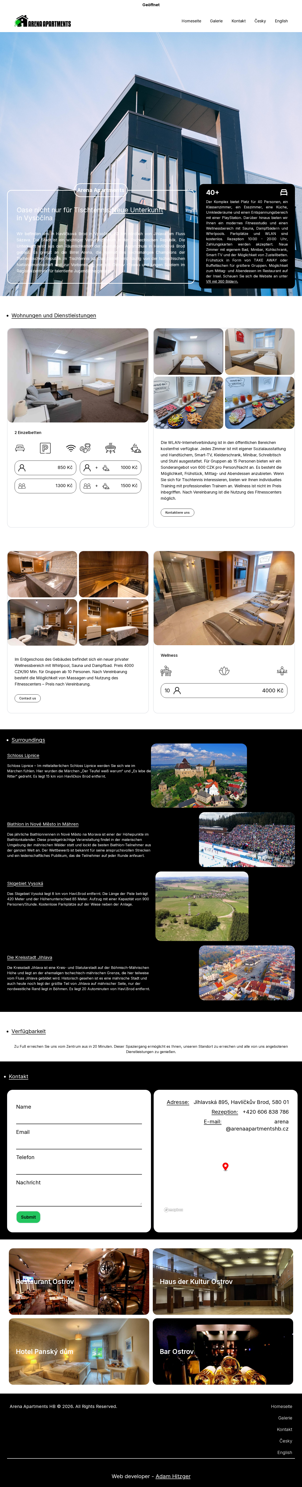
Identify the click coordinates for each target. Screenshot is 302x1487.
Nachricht (28, 1182)
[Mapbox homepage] (173, 1209)
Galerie (216, 21)
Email (23, 1132)
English (281, 21)
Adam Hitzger (173, 1476)
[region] (225, 1175)
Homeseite (191, 21)
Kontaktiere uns (177, 512)
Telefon (25, 1157)
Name (23, 1107)
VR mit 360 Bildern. (222, 281)
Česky (260, 21)
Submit (28, 1217)
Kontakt (238, 21)
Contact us (27, 698)
